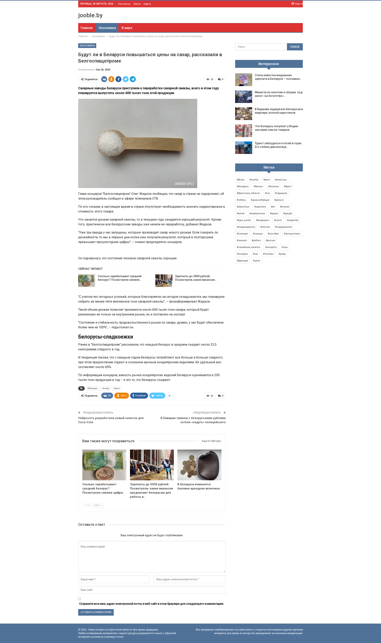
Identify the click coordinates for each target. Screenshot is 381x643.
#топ (255, 254)
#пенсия (265, 227)
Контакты (124, 3)
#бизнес (258, 186)
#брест (288, 186)
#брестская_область (248, 193)
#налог (278, 220)
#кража (274, 213)
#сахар (105, 388)
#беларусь (93, 388)
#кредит (287, 213)
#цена (117, 388)
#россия (270, 240)
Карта (147, 3)
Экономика (107, 28)
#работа (256, 240)
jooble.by (90, 15)
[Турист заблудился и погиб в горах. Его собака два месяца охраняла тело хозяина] (243, 147)
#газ (267, 193)
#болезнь (273, 186)
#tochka (253, 179)
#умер (282, 254)
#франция (242, 260)
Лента (137, 3)
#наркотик (292, 220)
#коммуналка (257, 213)
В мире (127, 28)
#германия (281, 193)
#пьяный (242, 240)
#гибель (241, 200)
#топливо (268, 254)
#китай (240, 213)
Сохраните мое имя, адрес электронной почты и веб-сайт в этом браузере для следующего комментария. (151, 603)
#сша (285, 247)
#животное (243, 206)
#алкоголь (281, 179)
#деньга (279, 200)
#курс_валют (244, 220)
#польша (258, 233)
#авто (266, 179)
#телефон (242, 254)
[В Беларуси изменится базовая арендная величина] (199, 465)
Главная (87, 28)
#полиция (242, 233)
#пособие (273, 233)
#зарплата (260, 206)
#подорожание (283, 227)
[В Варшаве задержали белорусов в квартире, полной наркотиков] (243, 113)
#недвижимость (246, 227)
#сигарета (271, 247)
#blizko (240, 179)
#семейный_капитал (248, 247)
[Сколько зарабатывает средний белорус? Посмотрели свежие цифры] (86, 280)
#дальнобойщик (260, 200)
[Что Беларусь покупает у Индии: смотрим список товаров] (243, 130)
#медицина (262, 220)
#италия (284, 206)
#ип (273, 206)
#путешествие (292, 233)
